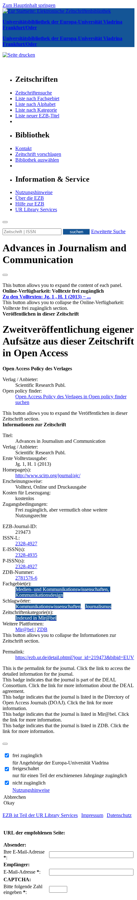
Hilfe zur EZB (29, 203)
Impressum (92, 815)
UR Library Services (36, 209)
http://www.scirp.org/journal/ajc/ (47, 475)
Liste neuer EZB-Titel (37, 115)
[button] (53, 291)
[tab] (68, 291)
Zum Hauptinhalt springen (29, 5)
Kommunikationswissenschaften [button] (48, 606)
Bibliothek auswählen (37, 160)
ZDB (42, 629)
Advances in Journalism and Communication (64, 253)
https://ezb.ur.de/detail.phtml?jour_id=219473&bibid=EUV (74, 657)
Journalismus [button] (98, 606)
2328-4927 (26, 543)
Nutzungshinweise (34, 192)
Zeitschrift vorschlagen (38, 154)
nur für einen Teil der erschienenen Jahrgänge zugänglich (69, 775)
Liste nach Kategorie (36, 110)
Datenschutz (119, 815)
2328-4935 (26, 555)
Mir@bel (25, 629)
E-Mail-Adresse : (22, 872)
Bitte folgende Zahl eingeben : (23, 889)
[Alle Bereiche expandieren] (5, 275)
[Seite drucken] (19, 55)
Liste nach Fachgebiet (37, 98)
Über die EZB (29, 198)
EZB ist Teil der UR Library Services (40, 815)
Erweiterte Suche (108, 231)
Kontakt (23, 148)
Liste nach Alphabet (35, 104)
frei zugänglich (27, 755)
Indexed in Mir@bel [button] (36, 618)
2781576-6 (26, 578)
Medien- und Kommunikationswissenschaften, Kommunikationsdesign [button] (62, 592)
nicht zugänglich (29, 782)
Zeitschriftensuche (33, 92)
